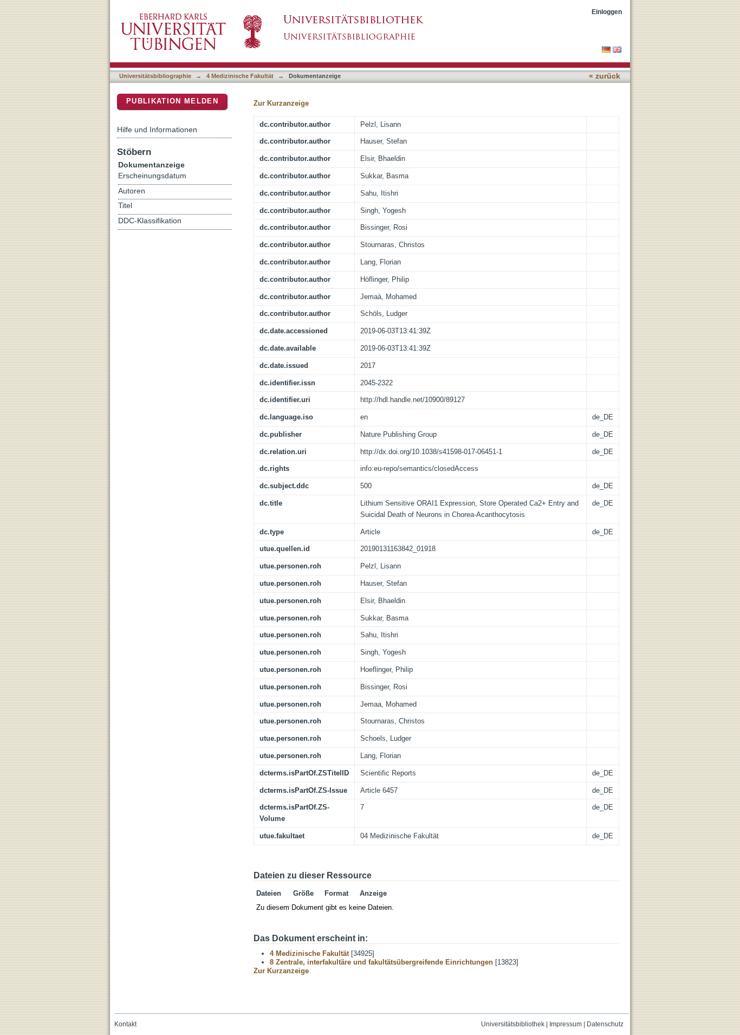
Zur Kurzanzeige (281, 103)
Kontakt (125, 1024)
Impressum (565, 1024)
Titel (125, 206)
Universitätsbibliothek (512, 1024)
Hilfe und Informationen (157, 129)
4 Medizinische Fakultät (240, 76)
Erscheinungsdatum (152, 176)
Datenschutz (605, 1024)
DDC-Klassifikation (149, 221)
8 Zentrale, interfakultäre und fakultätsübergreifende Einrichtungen (381, 962)
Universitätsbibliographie (155, 76)
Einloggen (607, 11)
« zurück (604, 76)
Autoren (131, 191)
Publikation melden (172, 101)
